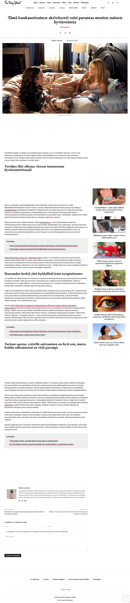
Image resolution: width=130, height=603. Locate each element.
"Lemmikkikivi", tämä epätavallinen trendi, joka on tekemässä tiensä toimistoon (109, 209)
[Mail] (25, 500)
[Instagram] (113, 2)
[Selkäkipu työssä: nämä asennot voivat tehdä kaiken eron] (109, 224)
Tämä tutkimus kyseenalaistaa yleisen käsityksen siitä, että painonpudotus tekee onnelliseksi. (45, 331)
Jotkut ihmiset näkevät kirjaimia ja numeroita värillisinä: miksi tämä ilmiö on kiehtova (109, 316)
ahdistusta (8, 405)
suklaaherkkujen (10, 210)
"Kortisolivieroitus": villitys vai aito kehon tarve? (27, 335)
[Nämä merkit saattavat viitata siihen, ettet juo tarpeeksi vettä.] (109, 331)
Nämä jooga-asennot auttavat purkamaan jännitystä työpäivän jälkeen (109, 263)
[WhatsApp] (70, 33)
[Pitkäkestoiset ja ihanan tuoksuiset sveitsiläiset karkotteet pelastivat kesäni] (109, 278)
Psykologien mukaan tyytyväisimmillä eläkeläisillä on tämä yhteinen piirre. (37, 249)
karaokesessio (45, 222)
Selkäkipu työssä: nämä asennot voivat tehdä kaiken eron (109, 236)
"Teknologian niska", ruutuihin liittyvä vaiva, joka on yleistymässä (33, 441)
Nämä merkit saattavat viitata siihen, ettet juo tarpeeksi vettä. (109, 343)
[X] (65, 33)
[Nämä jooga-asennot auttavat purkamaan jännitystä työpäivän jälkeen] (109, 250)
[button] (117, 2)
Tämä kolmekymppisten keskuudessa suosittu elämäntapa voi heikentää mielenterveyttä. (43, 246)
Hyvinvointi (64, 27)
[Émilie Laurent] (11, 494)
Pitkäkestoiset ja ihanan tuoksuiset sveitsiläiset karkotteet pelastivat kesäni (109, 290)
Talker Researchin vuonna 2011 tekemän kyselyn (23, 258)
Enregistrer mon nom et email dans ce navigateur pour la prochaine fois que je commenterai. (37, 531)
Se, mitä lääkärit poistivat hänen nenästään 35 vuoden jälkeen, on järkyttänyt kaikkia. (41, 444)
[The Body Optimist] (13, 2)
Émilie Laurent (57, 41)
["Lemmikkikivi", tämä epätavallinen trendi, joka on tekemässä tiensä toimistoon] (109, 196)
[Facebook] (108, 2)
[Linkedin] (22, 500)
